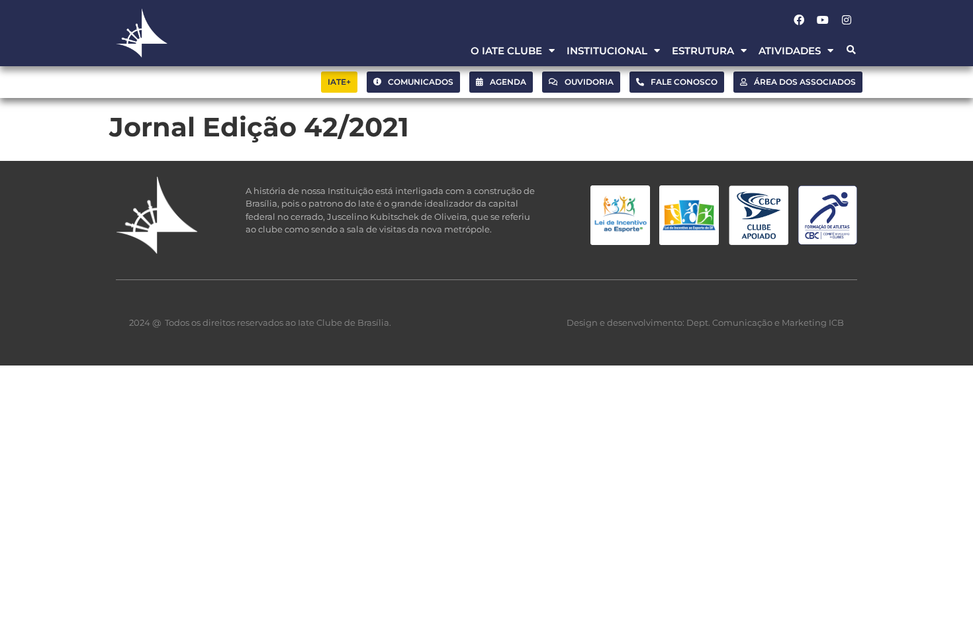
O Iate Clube (506, 50)
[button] (851, 50)
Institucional (607, 50)
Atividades (790, 50)
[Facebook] (799, 19)
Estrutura (703, 50)
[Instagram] (846, 19)
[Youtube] (822, 19)
